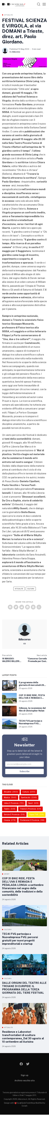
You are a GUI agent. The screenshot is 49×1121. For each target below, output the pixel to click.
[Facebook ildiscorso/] (21, 1064)
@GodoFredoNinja (27, 1103)
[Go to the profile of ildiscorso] (5, 50)
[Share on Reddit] (21, 607)
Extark (24, 1106)
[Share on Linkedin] (27, 607)
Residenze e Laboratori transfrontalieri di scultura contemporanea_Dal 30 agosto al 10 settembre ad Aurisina (23, 1036)
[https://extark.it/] (24, 643)
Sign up (24, 1075)
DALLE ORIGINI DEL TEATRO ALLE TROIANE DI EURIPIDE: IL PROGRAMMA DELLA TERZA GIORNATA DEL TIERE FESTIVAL (24, 987)
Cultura (30, 589)
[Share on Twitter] (16, 607)
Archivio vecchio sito (25, 1080)
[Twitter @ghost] (27, 1064)
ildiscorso (16, 52)
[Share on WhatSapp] (39, 607)
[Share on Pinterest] (33, 607)
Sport (7, 874)
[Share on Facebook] (10, 607)
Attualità (8, 15)
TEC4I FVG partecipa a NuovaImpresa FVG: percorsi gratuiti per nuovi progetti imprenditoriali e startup (20, 938)
